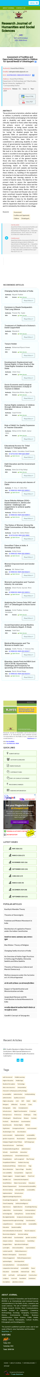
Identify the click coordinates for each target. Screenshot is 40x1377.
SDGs (33, 1271)
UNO (4, 1275)
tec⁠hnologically (7, 1213)
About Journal (8, 8)
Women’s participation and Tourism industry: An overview (20, 583)
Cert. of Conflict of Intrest (19, 778)
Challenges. (27, 1114)
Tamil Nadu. (19, 1145)
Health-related (7, 1237)
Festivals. (5, 1121)
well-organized (21, 1275)
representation (30, 1247)
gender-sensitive (31, 1237)
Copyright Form (15, 772)
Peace (33, 1268)
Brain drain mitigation (9, 1234)
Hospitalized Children (9, 1162)
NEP (22, 1101)
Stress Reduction (8, 1169)
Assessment (17, 212)
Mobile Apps (19, 1080)
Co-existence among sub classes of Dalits (20, 483)
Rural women (21, 1138)
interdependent (19, 1261)
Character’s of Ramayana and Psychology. (15, 1090)
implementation (19, 1135)
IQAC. (34, 1101)
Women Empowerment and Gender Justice (20, 565)
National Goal (25, 1271)
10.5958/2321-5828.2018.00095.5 (19, 515)
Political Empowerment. (24, 1258)
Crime (30, 1104)
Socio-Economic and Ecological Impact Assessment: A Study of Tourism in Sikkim (18, 387)
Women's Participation (9, 1254)
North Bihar (30, 1241)
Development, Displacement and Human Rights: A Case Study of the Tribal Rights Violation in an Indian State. (19, 365)
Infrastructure (7, 1111)
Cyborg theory (19, 1213)
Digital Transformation (20, 1111)
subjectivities (7, 1210)
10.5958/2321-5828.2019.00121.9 (19, 75)
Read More (28, 300)
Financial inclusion (8, 1145)
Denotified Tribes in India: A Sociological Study (16, 546)
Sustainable (15, 1271)
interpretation (22, 1087)
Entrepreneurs (7, 1114)
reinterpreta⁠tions (30, 1210)
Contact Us (20, 8)
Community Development (21, 1179)
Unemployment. (23, 1108)
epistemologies (7, 1261)
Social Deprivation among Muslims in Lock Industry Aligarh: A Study (19, 626)
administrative (18, 1094)
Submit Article (13, 753)
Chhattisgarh (7, 1118)
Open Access (7, 1206)
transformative (30, 1220)
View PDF (29, 102)
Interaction (23, 1152)
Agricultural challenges (21, 1244)
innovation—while (20, 1224)
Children (16, 218)
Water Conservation (20, 1183)
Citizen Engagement (9, 1258)
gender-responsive (8, 1138)
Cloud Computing (8, 1203)
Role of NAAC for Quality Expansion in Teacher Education (20, 426)
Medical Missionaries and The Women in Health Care (17, 644)
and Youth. (12, 1275)
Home (6, 1363)
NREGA (27, 1125)
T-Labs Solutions (17, 1374)
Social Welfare (7, 1183)
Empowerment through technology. (13, 1220)
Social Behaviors (8, 1155)
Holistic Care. (22, 1166)
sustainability (31, 1135)
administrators (26, 1149)
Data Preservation (25, 1200)
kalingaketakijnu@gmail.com (18, 72)
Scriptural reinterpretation (25, 1217)
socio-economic (32, 1128)
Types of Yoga (20, 1169)
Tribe (34, 1114)
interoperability (19, 1189)
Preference (17, 1114)
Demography (6, 1108)
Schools (5, 1152)
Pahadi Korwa (17, 1118)
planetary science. (18, 1282)
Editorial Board (29, 1363)
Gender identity (30, 1213)
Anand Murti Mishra (17, 68)
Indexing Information (17, 790)
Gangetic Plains (7, 1244)
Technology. (21, 1084)
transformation (25, 1121)
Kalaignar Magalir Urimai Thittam (12, 1142)
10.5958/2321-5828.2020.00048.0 (19, 553)
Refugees (6, 1104)
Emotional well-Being (9, 1166)
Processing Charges (15, 784)
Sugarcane (29, 1172)
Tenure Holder (11, 344)
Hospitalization (7, 1159)
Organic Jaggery (7, 1176)
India (14, 1108)
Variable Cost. (7, 1179)
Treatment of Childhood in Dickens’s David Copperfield (20, 326)
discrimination (21, 1131)
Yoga (30, 1166)
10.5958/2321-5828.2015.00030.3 (19, 490)
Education (32, 1183)
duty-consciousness (9, 1087)
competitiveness (8, 1224)
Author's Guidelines (17, 760)
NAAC (28, 1101)
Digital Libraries (17, 1206)
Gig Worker (6, 1128)
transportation (18, 1172)
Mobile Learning (19, 1077)
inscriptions (6, 1282)
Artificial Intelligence (22, 1203)
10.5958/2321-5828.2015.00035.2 (19, 592)
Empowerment (31, 1138)
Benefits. (29, 1169)
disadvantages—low (9, 1131)
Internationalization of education (12, 1230)
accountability (7, 1094)
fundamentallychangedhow (11, 1149)
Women (26, 1118)
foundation (22, 1278)
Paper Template (15, 766)
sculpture (6, 1278)
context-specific (7, 1251)
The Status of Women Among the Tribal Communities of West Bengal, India (20, 527)
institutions (32, 1278)
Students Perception (9, 1084)
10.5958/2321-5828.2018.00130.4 (19, 674)
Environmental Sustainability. (27, 1186)
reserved (14, 1278)
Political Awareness (21, 1251)
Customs (33, 1118)
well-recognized (19, 1159)
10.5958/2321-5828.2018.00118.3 (19, 572)
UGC (17, 1101)
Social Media (14, 1152)
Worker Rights (18, 1125)
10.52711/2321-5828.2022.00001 (19, 535)
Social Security (7, 1125)
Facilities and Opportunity (21, 215)
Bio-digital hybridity (8, 1217)
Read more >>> (32, 738)
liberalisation (15, 1121)
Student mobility (16, 1227)
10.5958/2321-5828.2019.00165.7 (19, 651)
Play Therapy (30, 1159)
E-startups (33, 1111)
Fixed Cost (31, 1176)
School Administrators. (22, 1155)
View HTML (29, 96)
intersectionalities (17, 1247)
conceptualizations (22, 1265)
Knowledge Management (10, 1200)
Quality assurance (19, 1097)
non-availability (7, 1172)
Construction (33, 1275)
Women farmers (20, 1241)
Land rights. (6, 1247)
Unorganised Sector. (18, 1128)
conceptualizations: (8, 1265)
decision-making (8, 1189)
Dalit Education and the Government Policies (20, 465)
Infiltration (14, 1104)
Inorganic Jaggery (20, 1176)
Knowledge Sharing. (31, 1206)
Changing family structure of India (19, 291)
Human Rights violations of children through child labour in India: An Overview (20, 407)
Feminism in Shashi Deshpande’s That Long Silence (18, 308)
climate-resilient (8, 1241)
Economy (23, 1104)
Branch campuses (30, 1230)
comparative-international (10, 1268)
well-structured (7, 1077)
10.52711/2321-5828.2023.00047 (19, 454)
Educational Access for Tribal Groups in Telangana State (17, 447)
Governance (22, 1254)
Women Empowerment (9, 1186)
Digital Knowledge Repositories (12, 1196)
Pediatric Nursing (23, 1162)
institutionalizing (30, 1094)
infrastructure (19, 1193)
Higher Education (8, 1080)
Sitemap (6, 1366)
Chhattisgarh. (25, 218)
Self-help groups (29, 1142)
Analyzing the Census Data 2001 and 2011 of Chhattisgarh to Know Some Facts (20, 604)
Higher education (8, 1101)
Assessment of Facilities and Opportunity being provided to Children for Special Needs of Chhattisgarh (20, 59)
